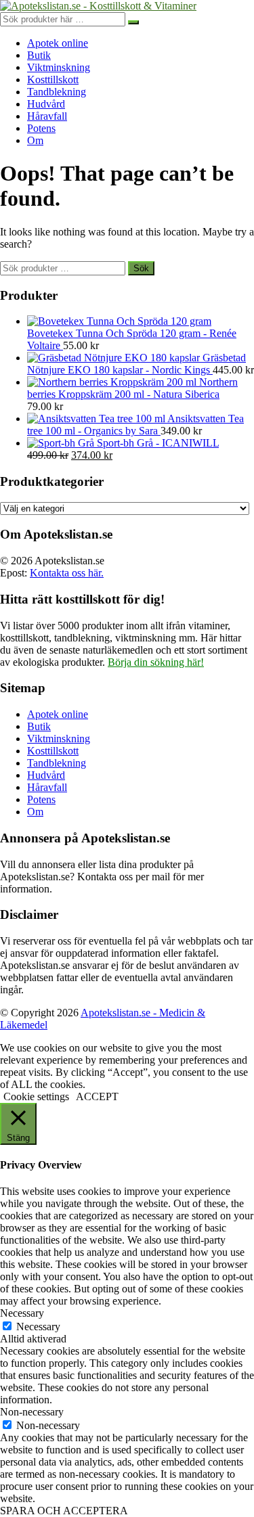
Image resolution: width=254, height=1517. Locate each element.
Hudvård (46, 104)
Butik (39, 55)
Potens (41, 128)
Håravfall (47, 116)
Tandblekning (56, 91)
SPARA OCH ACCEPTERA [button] (64, 1510)
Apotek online (57, 43)
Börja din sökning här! (156, 662)
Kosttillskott (53, 79)
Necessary (38, 1326)
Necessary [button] (22, 1313)
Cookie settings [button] (36, 1096)
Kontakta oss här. (67, 573)
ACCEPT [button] (97, 1096)
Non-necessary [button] (32, 1412)
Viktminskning (58, 67)
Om (35, 140)
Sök (141, 268)
